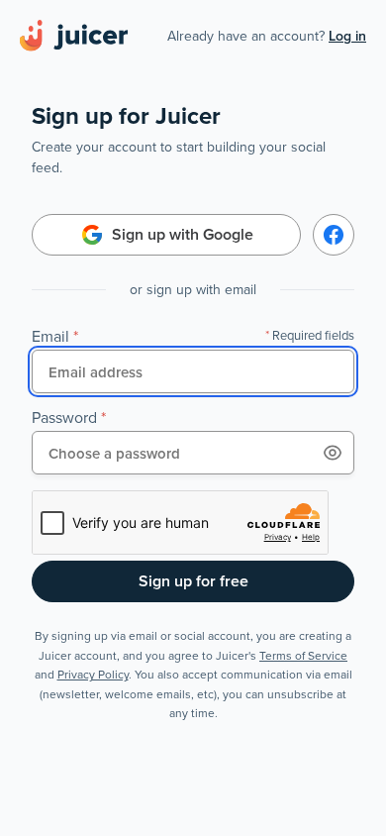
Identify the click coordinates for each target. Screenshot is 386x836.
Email (50, 336)
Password (64, 417)
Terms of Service (303, 655)
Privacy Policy (93, 674)
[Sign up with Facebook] (333, 235)
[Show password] (332, 452)
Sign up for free (193, 581)
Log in (347, 36)
